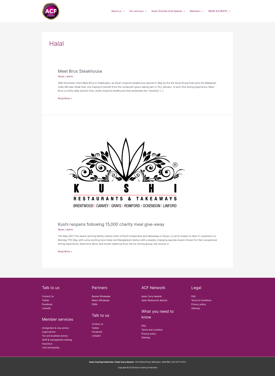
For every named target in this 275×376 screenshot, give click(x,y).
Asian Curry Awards (151, 296)
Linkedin (46, 308)
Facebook (47, 304)
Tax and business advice (55, 335)
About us (116, 11)
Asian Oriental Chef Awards (166, 11)
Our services (136, 11)
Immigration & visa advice (55, 328)
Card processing (50, 347)
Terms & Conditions (201, 300)
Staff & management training (57, 339)
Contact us (97, 324)
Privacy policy (148, 333)
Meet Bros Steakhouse (80, 71)
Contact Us (48, 296)
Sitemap (145, 337)
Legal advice (48, 331)
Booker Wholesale (101, 296)
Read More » (65, 98)
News (61, 76)
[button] (122, 11)
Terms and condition (152, 329)
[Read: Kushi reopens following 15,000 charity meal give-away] (125, 172)
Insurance (47, 343)
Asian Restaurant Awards (154, 300)
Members (195, 11)
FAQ (143, 325)
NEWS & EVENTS (218, 11)
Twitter (45, 300)
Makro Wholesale (100, 300)
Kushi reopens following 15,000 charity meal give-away (111, 224)
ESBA (94, 304)
